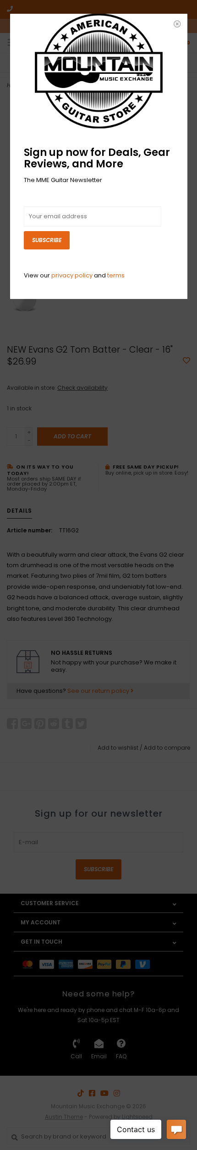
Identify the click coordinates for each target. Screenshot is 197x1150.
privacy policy (72, 275)
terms (116, 275)
